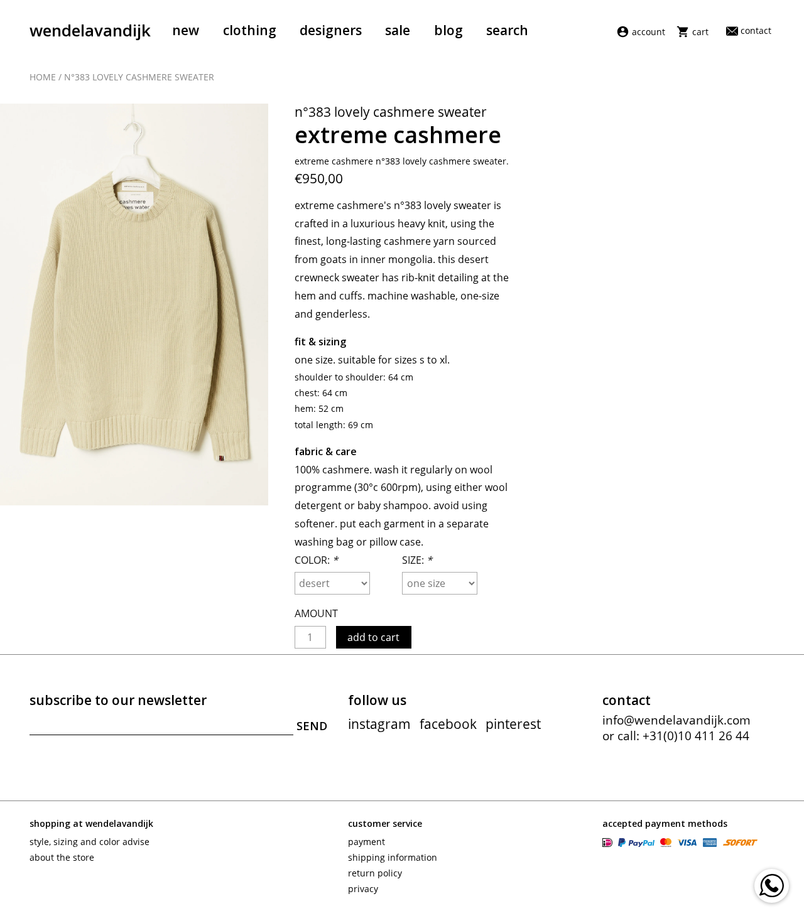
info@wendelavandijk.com (676, 720)
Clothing (249, 30)
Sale (397, 30)
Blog (448, 30)
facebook (448, 724)
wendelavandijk (90, 30)
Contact (756, 30)
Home (43, 77)
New (185, 30)
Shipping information (392, 857)
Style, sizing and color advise (89, 842)
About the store (62, 857)
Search (507, 30)
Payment (366, 842)
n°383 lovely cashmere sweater (139, 77)
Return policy (375, 873)
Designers (331, 30)
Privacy (363, 889)
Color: (316, 560)
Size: (417, 560)
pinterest (513, 724)
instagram (379, 724)
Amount (316, 613)
